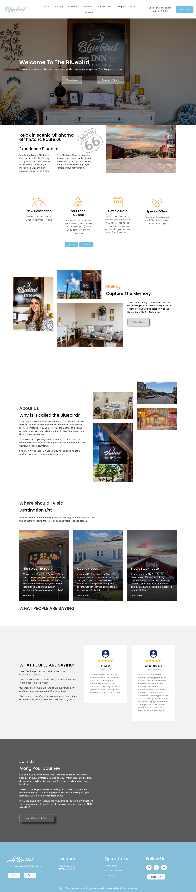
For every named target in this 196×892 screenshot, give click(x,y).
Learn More (28, 595)
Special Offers (105, 6)
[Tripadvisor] (164, 867)
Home (46, 6)
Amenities (73, 6)
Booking (59, 6)
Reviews (88, 6)
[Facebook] (149, 867)
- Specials (110, 875)
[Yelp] (156, 867)
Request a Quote (126, 6)
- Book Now (111, 865)
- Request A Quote (114, 870)
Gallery (89, 12)
